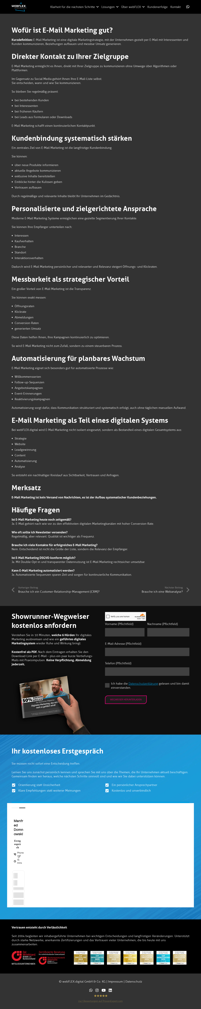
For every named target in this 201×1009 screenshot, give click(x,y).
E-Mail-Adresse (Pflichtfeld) (123, 644)
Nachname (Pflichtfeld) (162, 624)
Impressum (115, 981)
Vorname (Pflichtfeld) (119, 624)
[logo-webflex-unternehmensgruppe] (19, 7)
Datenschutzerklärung (143, 683)
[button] (97, 7)
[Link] (187, 7)
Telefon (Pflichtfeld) (118, 663)
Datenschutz (133, 981)
